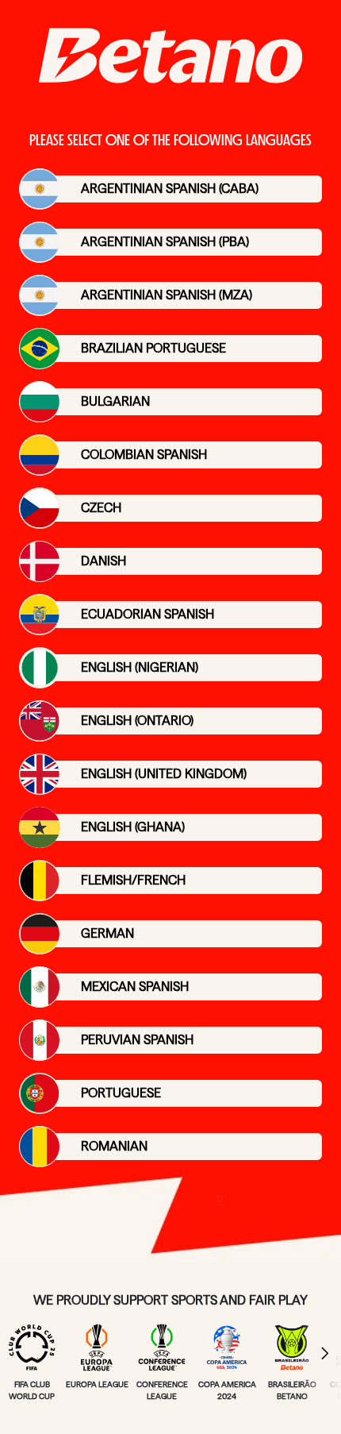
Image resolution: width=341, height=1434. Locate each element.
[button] (321, 1353)
